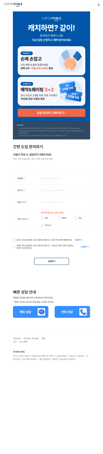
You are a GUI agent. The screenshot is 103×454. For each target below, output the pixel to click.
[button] (99, 5)
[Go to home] (13, 5)
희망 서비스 (23, 219)
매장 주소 (22, 202)
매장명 (21, 178)
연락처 (21, 190)
